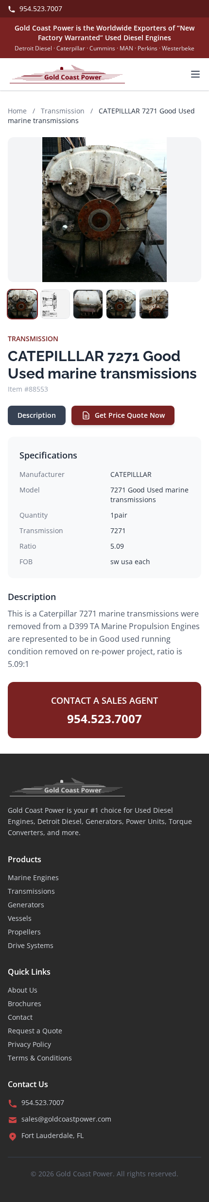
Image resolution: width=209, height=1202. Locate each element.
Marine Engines (33, 877)
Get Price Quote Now (130, 415)
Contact (20, 1017)
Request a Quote (35, 1030)
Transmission (63, 110)
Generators (26, 904)
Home (17, 110)
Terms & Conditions (40, 1057)
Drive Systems (30, 945)
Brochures (24, 1003)
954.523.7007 (39, 8)
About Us (22, 990)
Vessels (20, 918)
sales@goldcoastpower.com (66, 1118)
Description (36, 415)
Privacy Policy (29, 1044)
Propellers (24, 931)
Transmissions (31, 891)
